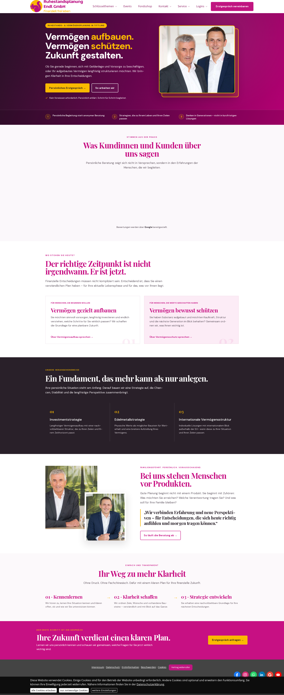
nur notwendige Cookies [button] (74, 690)
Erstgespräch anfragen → (228, 640)
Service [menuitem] (182, 6)
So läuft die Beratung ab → (160, 535)
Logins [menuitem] (200, 6)
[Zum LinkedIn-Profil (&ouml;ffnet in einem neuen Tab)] (262, 675)
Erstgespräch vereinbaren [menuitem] (232, 6)
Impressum (98, 667)
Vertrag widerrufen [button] (180, 667)
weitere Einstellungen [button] (104, 690)
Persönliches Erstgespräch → (67, 88)
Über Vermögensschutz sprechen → (171, 336)
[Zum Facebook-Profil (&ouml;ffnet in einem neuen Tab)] (237, 675)
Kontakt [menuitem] (163, 6)
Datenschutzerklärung (150, 684)
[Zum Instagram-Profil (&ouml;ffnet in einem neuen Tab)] (245, 675)
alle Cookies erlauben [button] (43, 690)
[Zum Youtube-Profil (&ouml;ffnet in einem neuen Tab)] (278, 675)
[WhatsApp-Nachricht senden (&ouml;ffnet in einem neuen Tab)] (253, 675)
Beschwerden (148, 667)
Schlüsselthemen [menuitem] (103, 6)
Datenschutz (113, 667)
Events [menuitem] (127, 6)
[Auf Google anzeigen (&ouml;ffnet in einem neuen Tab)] (270, 675)
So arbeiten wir (105, 88)
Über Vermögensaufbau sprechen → (72, 336)
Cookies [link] (162, 667)
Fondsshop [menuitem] (145, 6)
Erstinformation (130, 667)
